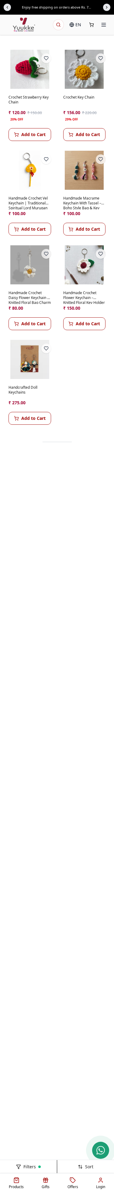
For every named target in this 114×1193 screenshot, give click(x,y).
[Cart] (91, 25)
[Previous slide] (7, 7)
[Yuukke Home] (24, 25)
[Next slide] (106, 7)
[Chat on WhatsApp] (100, 1150)
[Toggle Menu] (103, 24)
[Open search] (58, 24)
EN (78, 24)
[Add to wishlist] (46, 58)
